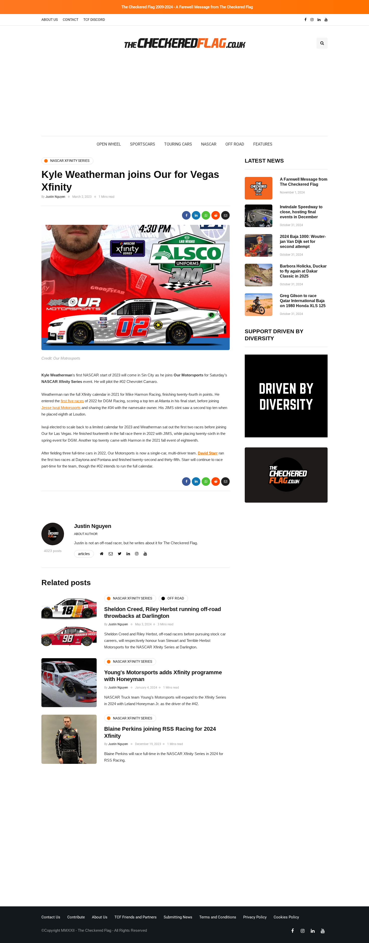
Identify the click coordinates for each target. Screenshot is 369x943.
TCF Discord (94, 20)
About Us (49, 20)
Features (262, 144)
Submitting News (178, 917)
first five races (72, 401)
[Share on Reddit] (215, 215)
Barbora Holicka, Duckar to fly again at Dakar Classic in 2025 (303, 271)
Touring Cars (178, 144)
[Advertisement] (184, 98)
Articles (84, 554)
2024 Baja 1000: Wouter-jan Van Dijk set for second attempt (303, 241)
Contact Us (50, 917)
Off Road (234, 144)
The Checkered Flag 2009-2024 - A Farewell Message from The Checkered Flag (187, 7)
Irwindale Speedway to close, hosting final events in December (301, 212)
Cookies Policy (286, 917)
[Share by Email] (225, 215)
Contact (70, 20)
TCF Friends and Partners (135, 917)
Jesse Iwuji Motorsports (61, 408)
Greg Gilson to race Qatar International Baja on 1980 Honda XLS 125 (303, 301)
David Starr (208, 453)
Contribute (76, 917)
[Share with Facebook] (186, 215)
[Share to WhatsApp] (206, 215)
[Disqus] (135, 836)
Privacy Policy (255, 917)
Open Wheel (109, 144)
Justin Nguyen (55, 196)
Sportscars (142, 144)
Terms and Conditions (217, 917)
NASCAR (208, 144)
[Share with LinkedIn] (196, 215)
